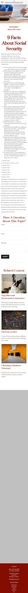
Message (3, 243)
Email (2, 234)
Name (3, 224)
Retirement (14, 585)
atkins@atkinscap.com (14, 579)
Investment (14, 586)
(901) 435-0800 (15, 569)
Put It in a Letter (9, 332)
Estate (14, 588)
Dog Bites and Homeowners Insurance (13, 297)
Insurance (14, 590)
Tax (14, 591)
